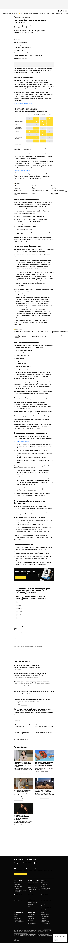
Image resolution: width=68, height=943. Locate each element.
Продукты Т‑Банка (45, 916)
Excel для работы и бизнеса (34, 889)
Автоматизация (31, 900)
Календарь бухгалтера (46, 904)
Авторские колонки (18, 899)
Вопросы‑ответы (18, 886)
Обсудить (18, 27)
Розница (43, 886)
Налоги (43, 897)
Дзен (35, 863)
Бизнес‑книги (31, 916)
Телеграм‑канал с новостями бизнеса (19, 920)
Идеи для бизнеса (18, 882)
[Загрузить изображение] (52, 643)
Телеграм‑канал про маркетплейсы (46, 889)
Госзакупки (30, 904)
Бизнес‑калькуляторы (46, 906)
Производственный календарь (46, 901)
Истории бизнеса (18, 900)
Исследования (17, 918)
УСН (42, 899)
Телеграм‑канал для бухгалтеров (46, 908)
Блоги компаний (31, 914)
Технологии (30, 920)
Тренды (15, 916)
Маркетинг (30, 897)
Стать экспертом (45, 923)
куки (61, 935)
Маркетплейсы (44, 882)
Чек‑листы (16, 888)
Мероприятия (31, 918)
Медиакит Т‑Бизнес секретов (45, 920)
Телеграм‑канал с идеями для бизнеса (20, 890)
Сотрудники (30, 899)
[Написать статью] (61, 11)
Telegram (17, 863)
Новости (16, 914)
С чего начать (17, 884)
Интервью (16, 897)
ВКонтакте (27, 863)
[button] (59, 11)
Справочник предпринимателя (32, 922)
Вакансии (43, 918)
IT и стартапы (44, 884)
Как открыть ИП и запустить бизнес (32, 886)
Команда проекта (45, 914)
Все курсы (30, 891)
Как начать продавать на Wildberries (33, 883)
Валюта (29, 906)
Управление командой (33, 902)
